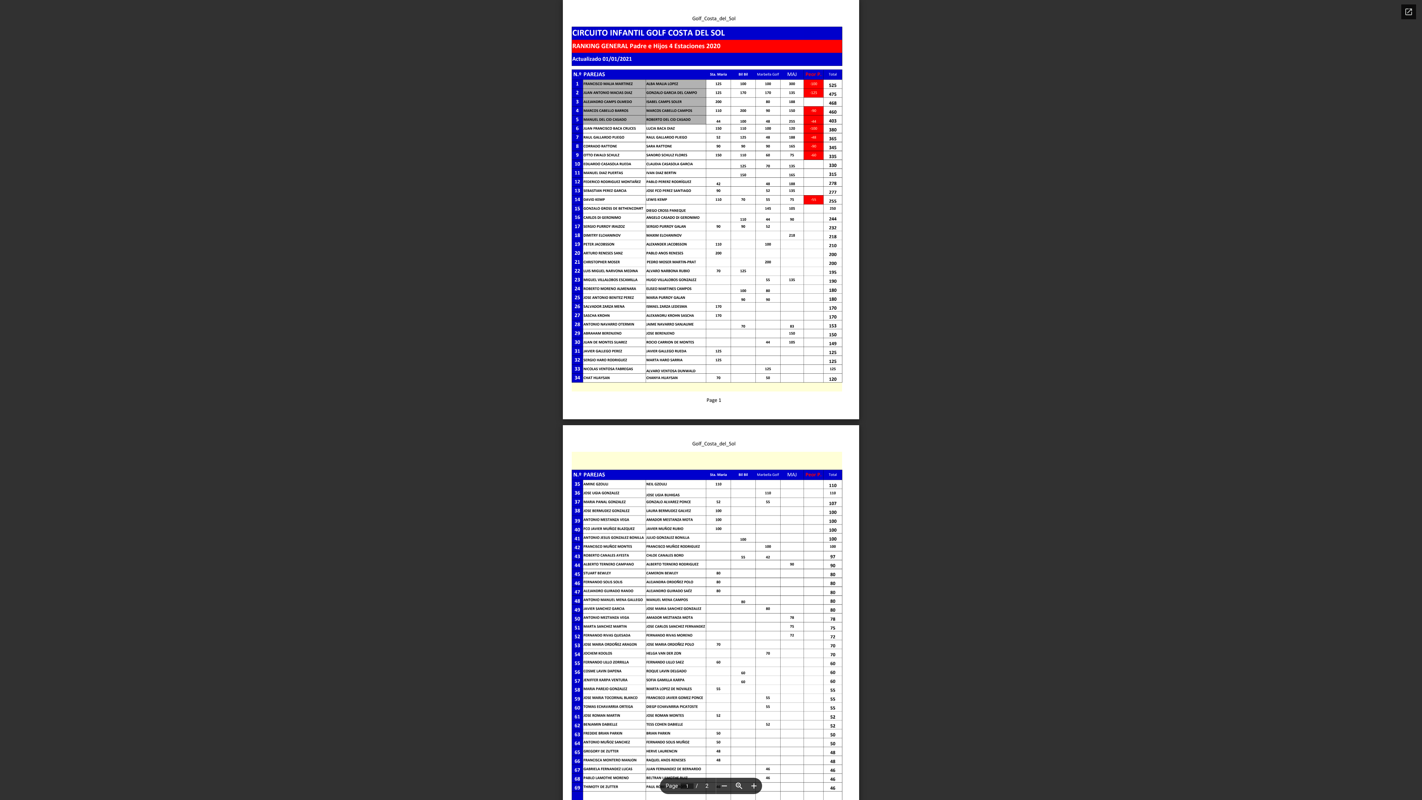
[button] (724, 786)
